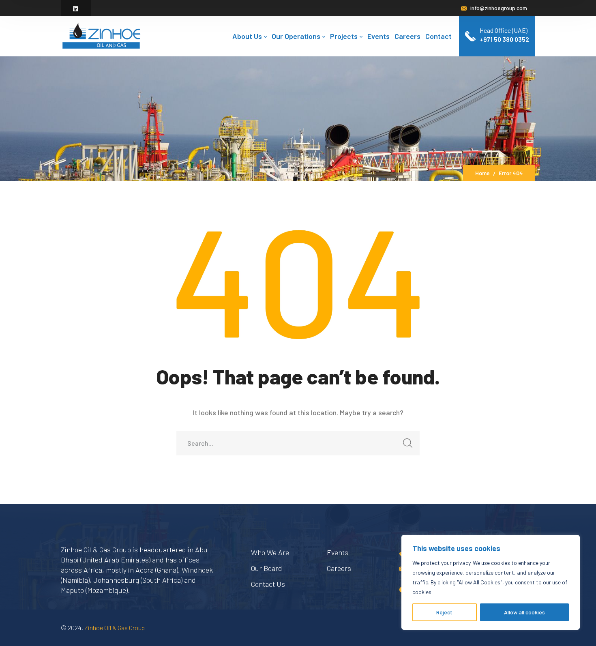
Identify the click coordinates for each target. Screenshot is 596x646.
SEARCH (407, 443)
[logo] (101, 35)
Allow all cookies (524, 612)
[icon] (76, 8)
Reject (444, 612)
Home (482, 173)
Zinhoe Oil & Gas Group (114, 627)
